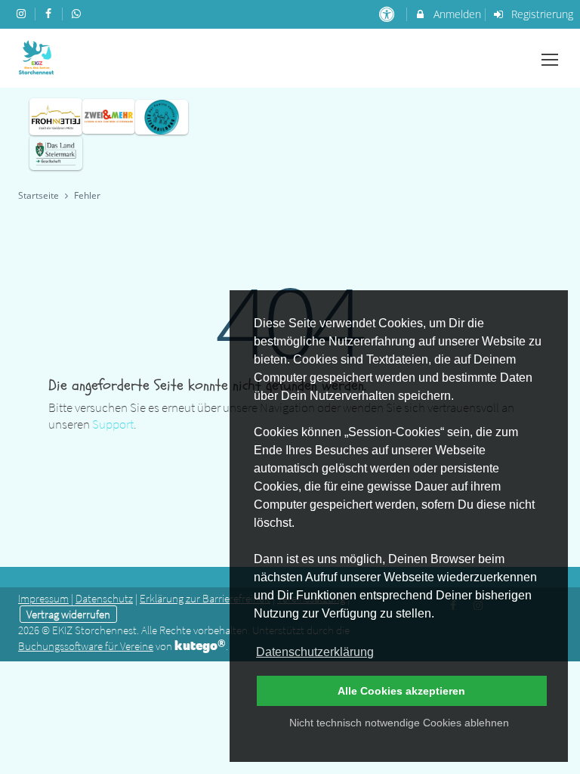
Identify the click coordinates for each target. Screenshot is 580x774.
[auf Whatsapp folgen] (77, 13)
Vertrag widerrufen (68, 614)
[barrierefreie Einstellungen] (388, 14)
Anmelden (455, 14)
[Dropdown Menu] (550, 60)
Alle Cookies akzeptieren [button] (401, 691)
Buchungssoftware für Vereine (85, 646)
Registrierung (540, 14)
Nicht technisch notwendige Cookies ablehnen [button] (399, 723)
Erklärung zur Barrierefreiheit (205, 598)
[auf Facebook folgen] (50, 13)
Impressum (43, 598)
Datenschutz (104, 598)
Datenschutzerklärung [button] (315, 652)
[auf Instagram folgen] (22, 13)
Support (113, 424)
